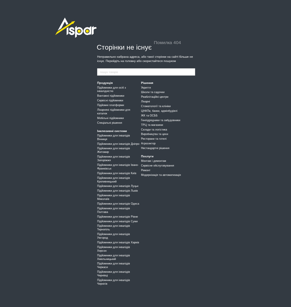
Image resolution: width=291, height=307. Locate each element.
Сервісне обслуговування (157, 165)
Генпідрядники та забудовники (160, 120)
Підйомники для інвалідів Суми (117, 221)
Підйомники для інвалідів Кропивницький (113, 179)
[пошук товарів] (191, 72)
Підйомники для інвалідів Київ (116, 173)
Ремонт (145, 170)
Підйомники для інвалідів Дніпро (118, 143)
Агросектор (148, 143)
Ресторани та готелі (154, 138)
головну (130, 61)
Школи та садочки (152, 92)
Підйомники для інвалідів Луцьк (117, 186)
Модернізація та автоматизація (161, 174)
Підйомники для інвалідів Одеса (118, 203)
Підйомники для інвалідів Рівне (117, 216)
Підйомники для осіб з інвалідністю (111, 89)
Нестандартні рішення (155, 148)
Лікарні (145, 101)
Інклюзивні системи (112, 131)
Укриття (146, 87)
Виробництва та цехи (154, 134)
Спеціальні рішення (109, 122)
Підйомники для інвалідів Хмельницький (113, 257)
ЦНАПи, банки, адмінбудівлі (159, 110)
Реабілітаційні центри (154, 96)
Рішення (147, 83)
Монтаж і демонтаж (153, 160)
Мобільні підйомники (110, 118)
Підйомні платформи (110, 105)
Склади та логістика (154, 129)
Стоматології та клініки (156, 106)
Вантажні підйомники (110, 95)
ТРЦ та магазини (152, 124)
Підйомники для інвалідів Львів (117, 190)
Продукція (105, 83)
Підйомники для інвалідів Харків (118, 242)
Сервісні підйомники (110, 100)
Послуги (147, 156)
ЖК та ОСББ (149, 115)
